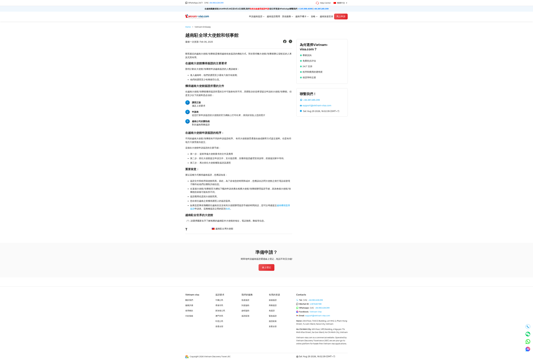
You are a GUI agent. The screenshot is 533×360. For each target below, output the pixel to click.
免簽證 (272, 310)
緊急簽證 (273, 316)
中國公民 (219, 300)
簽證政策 (273, 321)
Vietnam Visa (316, 311)
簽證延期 (245, 316)
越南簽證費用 (273, 16)
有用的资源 (274, 294)
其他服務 (286, 16)
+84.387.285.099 (321, 8)
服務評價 (189, 305)
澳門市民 (219, 316)
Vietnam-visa (192, 294)
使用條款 (189, 310)
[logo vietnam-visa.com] (197, 16)
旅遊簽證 (273, 300)
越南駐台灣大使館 (224, 228)
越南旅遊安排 (326, 16)
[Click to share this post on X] (290, 42)
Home (188, 27)
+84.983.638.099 (216, 3)
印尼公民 (219, 321)
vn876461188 (315, 304)
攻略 (313, 16)
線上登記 (266, 267)
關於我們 (189, 300)
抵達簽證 (245, 300)
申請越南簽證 (255, 16)
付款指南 (189, 316)
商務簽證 (273, 305)
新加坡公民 (220, 310)
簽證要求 (219, 294)
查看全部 (219, 326)
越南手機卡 (300, 16)
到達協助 (245, 305)
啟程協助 (245, 310)
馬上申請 (340, 16)
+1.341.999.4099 (305, 8)
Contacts (301, 294)
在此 (228, 208)
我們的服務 (247, 294)
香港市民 (219, 305)
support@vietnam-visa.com (317, 105)
